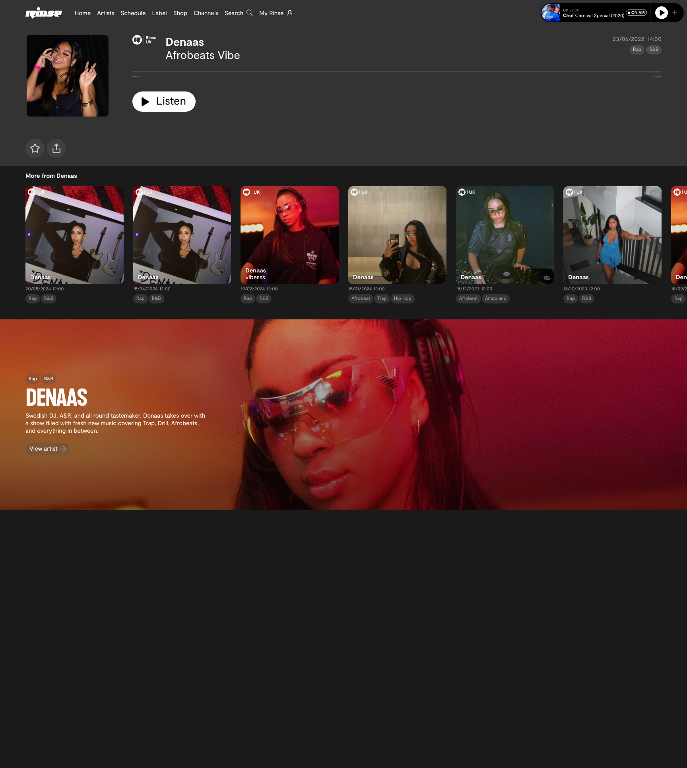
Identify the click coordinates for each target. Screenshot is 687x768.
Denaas (185, 41)
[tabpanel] (397, 73)
